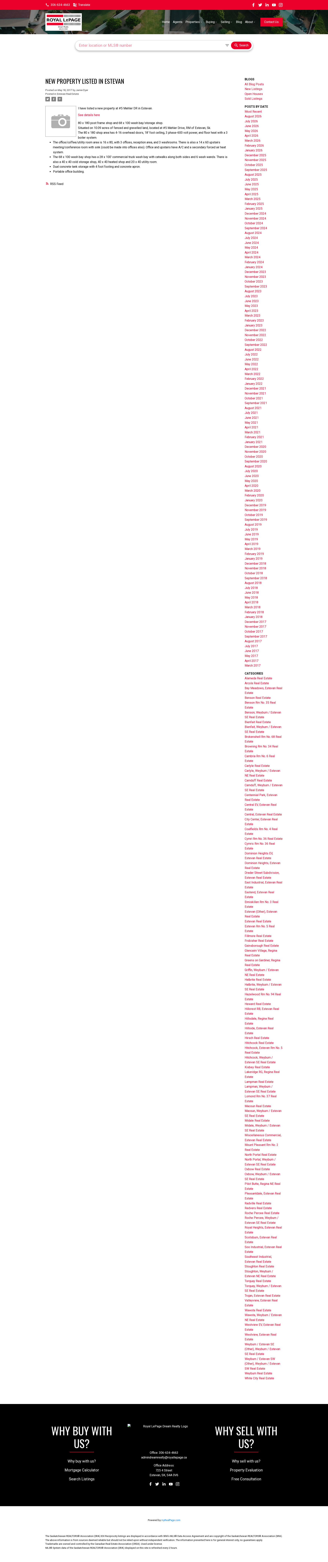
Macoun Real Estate (258, 1106)
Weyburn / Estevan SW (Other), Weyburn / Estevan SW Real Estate (262, 1363)
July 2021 (251, 413)
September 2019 (256, 519)
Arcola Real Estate (257, 683)
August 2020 (253, 466)
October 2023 (254, 281)
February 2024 (254, 262)
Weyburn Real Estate (258, 1373)
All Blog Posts (254, 84)
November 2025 (255, 160)
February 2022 (254, 379)
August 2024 (253, 233)
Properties (192, 22)
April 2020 (251, 485)
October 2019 (254, 515)
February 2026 (254, 145)
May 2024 (251, 247)
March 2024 (252, 257)
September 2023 (256, 286)
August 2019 (253, 524)
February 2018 (254, 612)
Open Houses (254, 94)
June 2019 (252, 534)
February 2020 (254, 495)
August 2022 (253, 350)
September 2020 (256, 461)
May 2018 (251, 597)
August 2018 (253, 583)
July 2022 (251, 354)
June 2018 (252, 592)
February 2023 (254, 320)
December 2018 (255, 563)
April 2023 (251, 311)
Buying (210, 22)
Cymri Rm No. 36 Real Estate (264, 839)
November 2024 (255, 218)
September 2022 (256, 345)
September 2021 (256, 403)
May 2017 (251, 656)
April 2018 (251, 602)
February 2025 (254, 204)
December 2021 (255, 388)
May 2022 (251, 364)
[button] (57, 5)
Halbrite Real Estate (258, 979)
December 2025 (255, 155)
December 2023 (255, 272)
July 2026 (251, 121)
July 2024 (251, 238)
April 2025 (251, 194)
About (249, 22)
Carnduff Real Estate (258, 780)
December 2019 (255, 505)
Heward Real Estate (258, 1004)
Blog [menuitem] (239, 22)
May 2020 (251, 481)
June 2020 (252, 476)
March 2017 (252, 665)
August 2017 (253, 641)
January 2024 (254, 267)
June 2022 (252, 359)
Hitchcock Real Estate (259, 1043)
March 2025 (252, 199)
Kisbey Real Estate (257, 1067)
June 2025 (252, 184)
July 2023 (251, 296)
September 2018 (256, 578)
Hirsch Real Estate (257, 1038)
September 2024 (256, 228)
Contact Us (271, 22)
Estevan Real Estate (68, 93)
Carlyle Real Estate (257, 766)
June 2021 (252, 418)
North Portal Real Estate (261, 1155)
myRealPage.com (170, 1520)
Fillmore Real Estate (258, 936)
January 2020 (254, 500)
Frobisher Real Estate (259, 941)
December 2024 (255, 213)
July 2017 (251, 646)
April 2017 (251, 661)
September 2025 (256, 170)
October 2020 (254, 456)
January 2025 (254, 208)
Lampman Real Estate (259, 1082)
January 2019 (254, 558)
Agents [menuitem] (177, 22)
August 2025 (253, 174)
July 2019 (251, 529)
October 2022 (254, 340)
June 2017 (252, 651)
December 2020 (255, 447)
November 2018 (255, 568)
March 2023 (252, 315)
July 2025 (251, 179)
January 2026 (254, 150)
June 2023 (252, 301)
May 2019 (251, 539)
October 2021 (254, 398)
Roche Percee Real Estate (262, 1213)
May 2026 (251, 131)
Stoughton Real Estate (259, 1266)
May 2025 (251, 189)
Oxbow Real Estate (257, 1169)
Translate (84, 5)
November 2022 (255, 335)
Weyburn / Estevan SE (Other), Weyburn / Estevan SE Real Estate (262, 1349)
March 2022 (252, 374)
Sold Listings (253, 98)
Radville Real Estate (258, 1203)
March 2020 (252, 490)
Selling (225, 22)
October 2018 (254, 573)
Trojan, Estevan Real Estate (262, 1295)
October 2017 (254, 631)
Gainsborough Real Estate (262, 945)
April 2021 (251, 427)
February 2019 (254, 554)
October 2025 (254, 165)
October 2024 (254, 223)
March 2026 (252, 140)
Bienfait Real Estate (258, 722)
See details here (89, 115)
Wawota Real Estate (258, 1310)
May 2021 (251, 422)
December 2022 (255, 330)
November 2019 (255, 510)
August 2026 (253, 116)
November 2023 (255, 277)
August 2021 (253, 408)
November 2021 (255, 393)
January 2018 (254, 617)
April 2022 (251, 369)
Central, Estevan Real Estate (263, 814)
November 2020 (255, 452)
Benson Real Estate (258, 698)
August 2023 (253, 291)
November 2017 (255, 626)
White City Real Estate (259, 1378)
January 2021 (254, 442)
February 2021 (254, 437)
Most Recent (253, 111)
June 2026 (252, 126)
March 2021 (252, 432)
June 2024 (252, 243)
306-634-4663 (60, 5)
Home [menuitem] (166, 22)
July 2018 (251, 588)
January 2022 (254, 384)
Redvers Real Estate (258, 1208)
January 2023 (254, 325)
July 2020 (251, 471)
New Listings (253, 89)
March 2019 (252, 549)
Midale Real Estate (257, 1120)
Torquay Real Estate (258, 1281)
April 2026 (251, 135)
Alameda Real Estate (258, 678)
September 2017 (256, 636)
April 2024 (251, 252)
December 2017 (255, 622)
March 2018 (252, 607)
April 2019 (251, 544)
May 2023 (251, 306)
